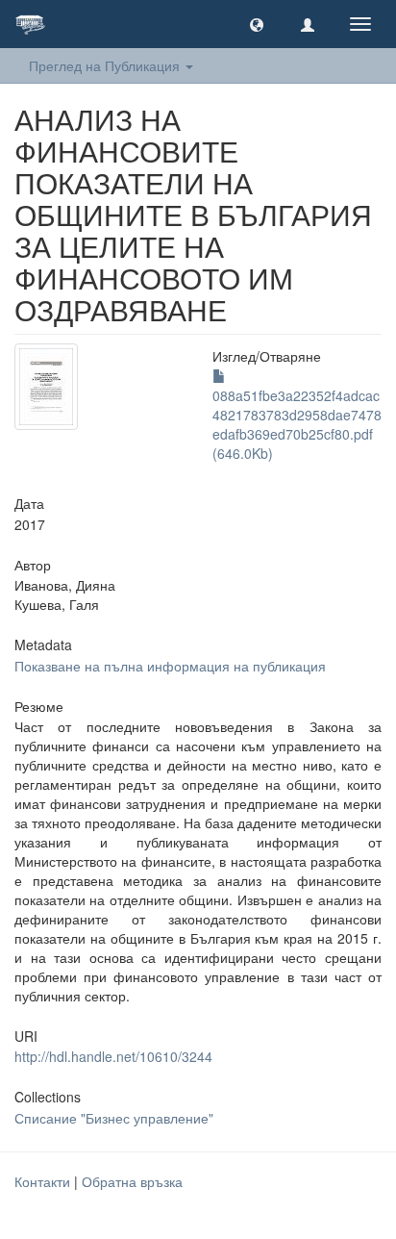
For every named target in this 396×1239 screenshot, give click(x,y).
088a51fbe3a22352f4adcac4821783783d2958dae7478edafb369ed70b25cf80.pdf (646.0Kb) (297, 424)
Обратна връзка (132, 1181)
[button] (256, 24)
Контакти (42, 1181)
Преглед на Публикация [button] (106, 65)
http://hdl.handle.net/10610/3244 (113, 1056)
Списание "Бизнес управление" (113, 1117)
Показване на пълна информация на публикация (170, 665)
